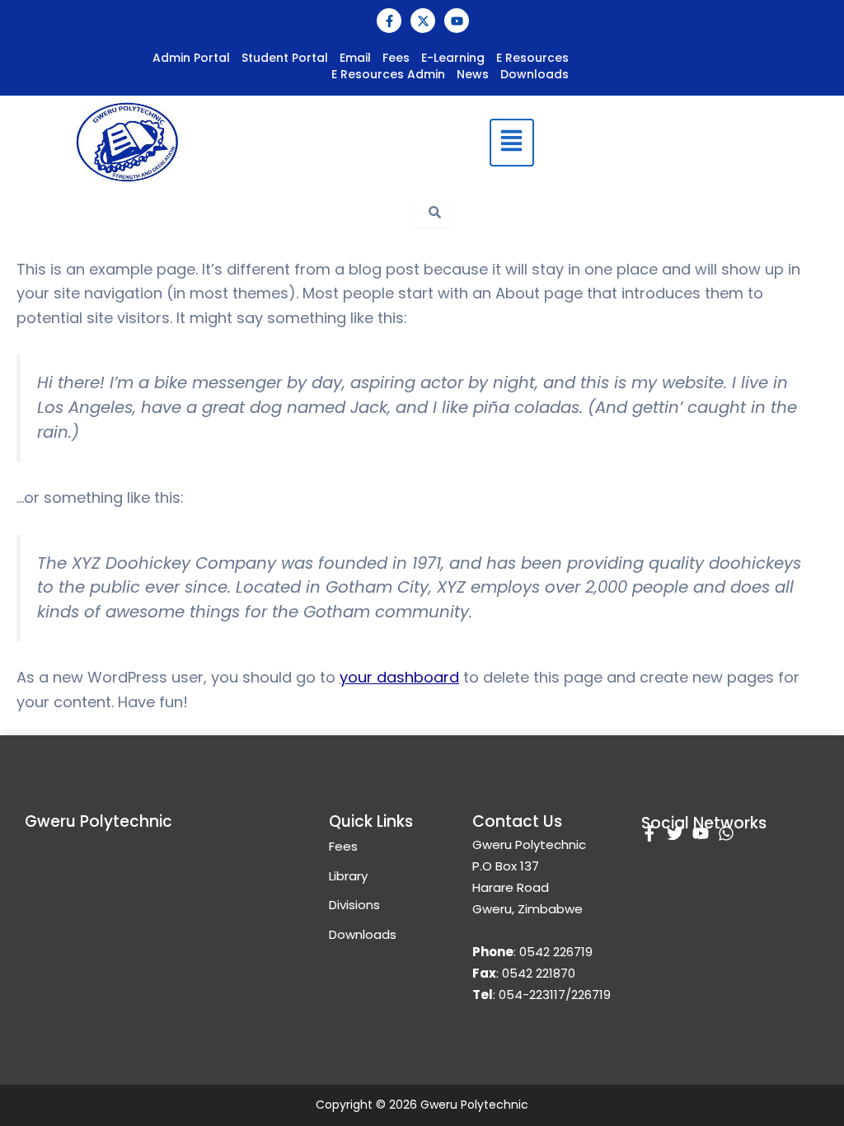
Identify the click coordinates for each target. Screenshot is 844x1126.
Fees (396, 57)
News (473, 74)
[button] (511, 143)
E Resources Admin (388, 74)
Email (355, 57)
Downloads (534, 74)
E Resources (532, 57)
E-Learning (453, 57)
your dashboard (399, 677)
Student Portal (284, 57)
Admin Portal (191, 57)
